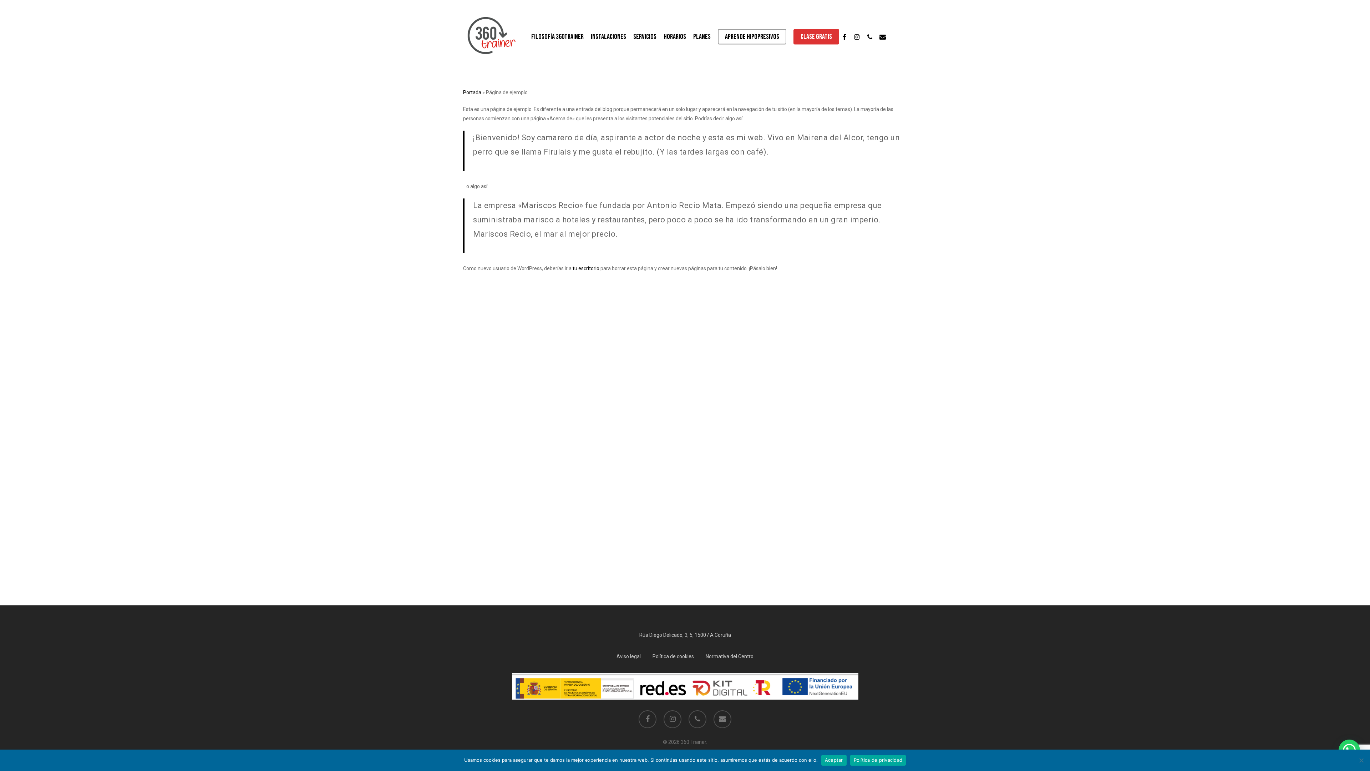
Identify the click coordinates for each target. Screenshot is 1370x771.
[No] (1361, 760)
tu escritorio (586, 268)
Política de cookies (673, 656)
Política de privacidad (878, 760)
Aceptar (834, 760)
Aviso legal (628, 656)
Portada (472, 92)
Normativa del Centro (730, 656)
